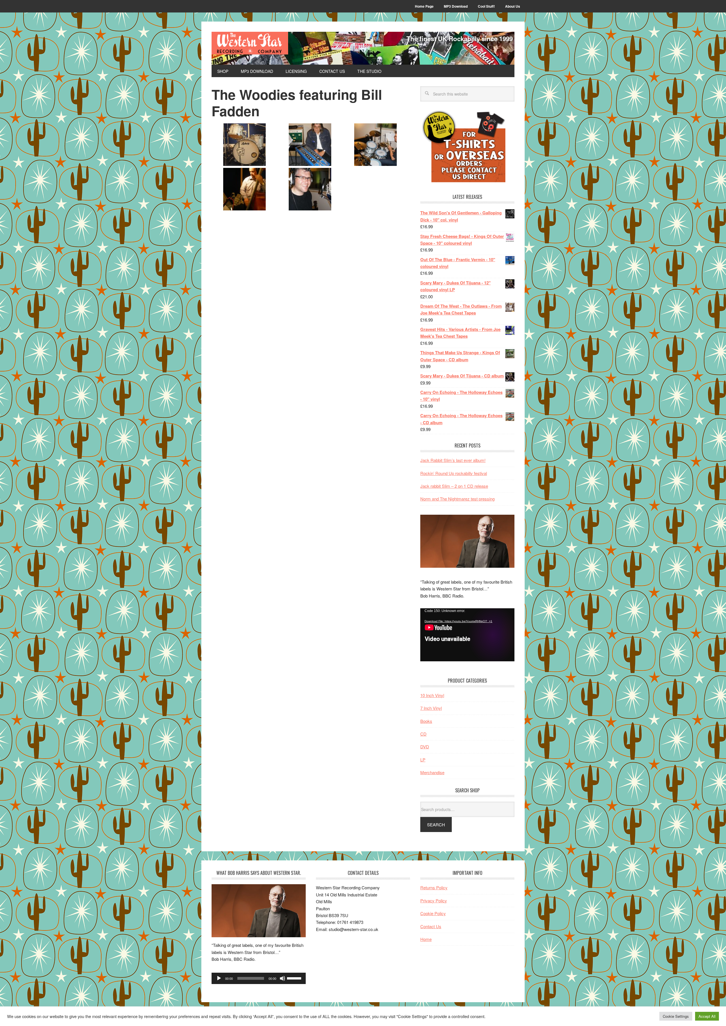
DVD (424, 747)
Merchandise (432, 772)
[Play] (219, 978)
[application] (467, 634)
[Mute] (282, 978)
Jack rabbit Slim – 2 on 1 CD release (454, 486)
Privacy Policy (433, 900)
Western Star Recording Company (250, 43)
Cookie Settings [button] (676, 1016)
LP (422, 760)
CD (423, 734)
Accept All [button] (707, 1016)
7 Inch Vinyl (431, 708)
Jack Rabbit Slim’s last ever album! (453, 460)
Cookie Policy (433, 913)
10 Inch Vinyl (432, 695)
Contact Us (430, 926)
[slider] (295, 978)
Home (426, 939)
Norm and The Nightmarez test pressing (457, 499)
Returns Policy (434, 887)
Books (426, 721)
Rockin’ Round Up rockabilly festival (453, 473)
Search (436, 824)
